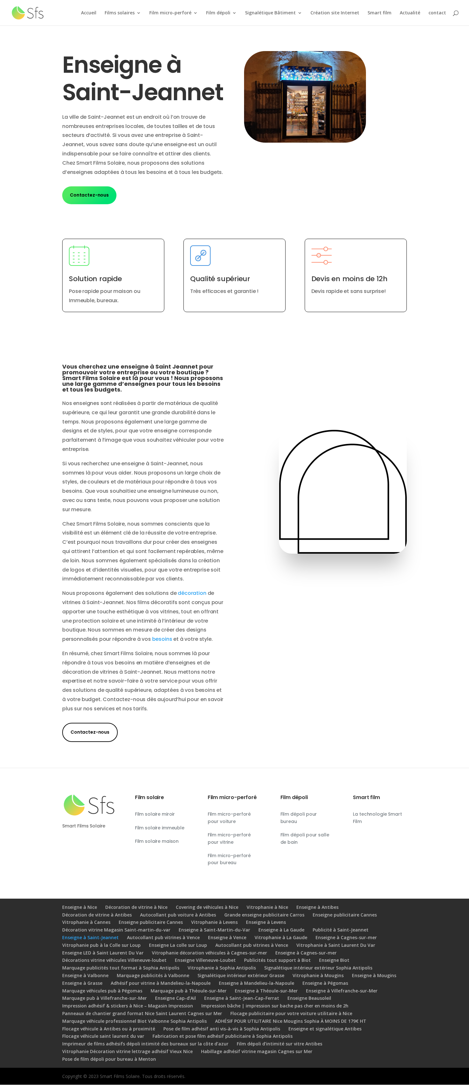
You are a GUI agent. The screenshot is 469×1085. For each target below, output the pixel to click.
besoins (162, 639)
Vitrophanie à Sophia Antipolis (222, 968)
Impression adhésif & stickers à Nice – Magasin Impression (127, 1006)
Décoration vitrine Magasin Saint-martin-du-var (116, 930)
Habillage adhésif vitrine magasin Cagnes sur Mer (256, 1051)
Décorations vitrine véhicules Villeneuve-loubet (114, 960)
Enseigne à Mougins (374, 975)
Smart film (379, 13)
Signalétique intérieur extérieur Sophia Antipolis (318, 968)
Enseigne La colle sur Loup (178, 945)
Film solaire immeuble (159, 828)
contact (437, 13)
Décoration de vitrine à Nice (136, 907)
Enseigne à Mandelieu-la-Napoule (256, 983)
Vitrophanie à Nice (267, 907)
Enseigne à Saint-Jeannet (90, 937)
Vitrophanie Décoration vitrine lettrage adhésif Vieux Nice (127, 1051)
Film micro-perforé (170, 13)
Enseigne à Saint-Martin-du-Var (214, 930)
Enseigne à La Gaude (281, 930)
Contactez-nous (89, 195)
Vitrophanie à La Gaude (281, 937)
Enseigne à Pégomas (325, 983)
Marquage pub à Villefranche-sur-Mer (104, 998)
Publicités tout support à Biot (277, 960)
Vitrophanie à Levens (214, 922)
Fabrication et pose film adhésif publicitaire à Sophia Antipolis (223, 1036)
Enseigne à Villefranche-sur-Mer (341, 991)
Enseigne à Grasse (82, 983)
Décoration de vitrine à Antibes (97, 915)
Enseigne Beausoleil (309, 998)
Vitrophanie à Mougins (318, 975)
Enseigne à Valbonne (85, 975)
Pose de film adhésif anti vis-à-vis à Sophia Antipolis (221, 1029)
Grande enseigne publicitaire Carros (264, 915)
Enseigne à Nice (79, 907)
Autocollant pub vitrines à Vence (163, 937)
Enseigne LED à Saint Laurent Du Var (103, 953)
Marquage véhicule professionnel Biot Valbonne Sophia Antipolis (134, 1021)
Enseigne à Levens (266, 922)
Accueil (88, 13)
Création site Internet (334, 13)
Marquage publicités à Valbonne (153, 975)
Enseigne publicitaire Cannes (345, 915)
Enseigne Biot (334, 960)
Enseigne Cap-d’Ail (175, 998)
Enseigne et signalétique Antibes (324, 1029)
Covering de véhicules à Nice (207, 907)
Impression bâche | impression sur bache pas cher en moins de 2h (274, 1006)
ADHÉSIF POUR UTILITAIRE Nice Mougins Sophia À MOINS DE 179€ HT (290, 1021)
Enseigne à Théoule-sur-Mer (266, 991)
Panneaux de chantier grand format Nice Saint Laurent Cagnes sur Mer (142, 1013)
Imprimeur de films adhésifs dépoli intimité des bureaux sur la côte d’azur (145, 1044)
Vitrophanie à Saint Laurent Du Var (335, 945)
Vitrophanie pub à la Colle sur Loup (101, 945)
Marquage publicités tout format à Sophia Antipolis (120, 968)
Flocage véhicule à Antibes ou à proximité (108, 1029)
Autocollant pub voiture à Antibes (178, 915)
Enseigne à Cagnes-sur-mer (346, 937)
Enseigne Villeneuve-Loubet (205, 960)
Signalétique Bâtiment (270, 13)
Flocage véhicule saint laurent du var (103, 1036)
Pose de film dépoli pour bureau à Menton (109, 1059)
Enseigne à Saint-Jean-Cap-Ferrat (241, 998)
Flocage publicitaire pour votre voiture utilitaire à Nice (291, 1013)
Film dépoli (218, 13)
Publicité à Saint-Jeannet (340, 930)
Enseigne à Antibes (317, 907)
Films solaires (120, 13)
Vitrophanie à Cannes (86, 922)
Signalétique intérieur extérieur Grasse (240, 975)
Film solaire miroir (155, 814)
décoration (192, 593)
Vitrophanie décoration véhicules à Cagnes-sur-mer (209, 953)
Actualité (410, 13)
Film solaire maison (157, 841)
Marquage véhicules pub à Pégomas (102, 991)
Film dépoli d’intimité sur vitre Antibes (279, 1044)
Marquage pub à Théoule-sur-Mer (189, 991)
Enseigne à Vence (227, 937)
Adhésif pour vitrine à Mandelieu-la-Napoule (161, 983)
